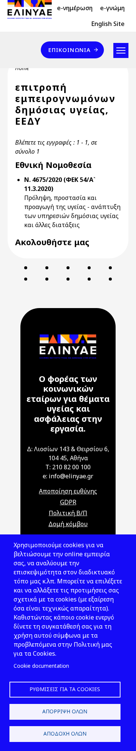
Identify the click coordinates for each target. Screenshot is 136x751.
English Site (108, 24)
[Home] (33, 9)
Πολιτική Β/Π (68, 513)
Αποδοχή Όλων (65, 733)
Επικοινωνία (69, 49)
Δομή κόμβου (68, 524)
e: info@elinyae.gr (68, 476)
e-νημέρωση (75, 8)
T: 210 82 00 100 (68, 467)
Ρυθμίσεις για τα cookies (64, 689)
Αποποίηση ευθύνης (68, 491)
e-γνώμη (112, 8)
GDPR (68, 502)
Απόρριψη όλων (64, 711)
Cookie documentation (41, 665)
